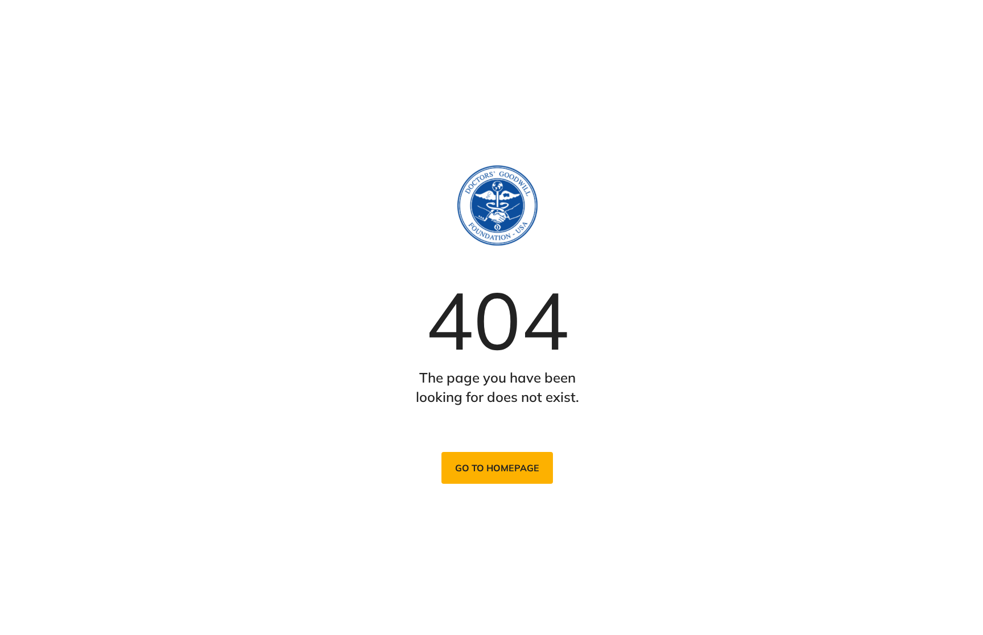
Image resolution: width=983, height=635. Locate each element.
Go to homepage (497, 468)
